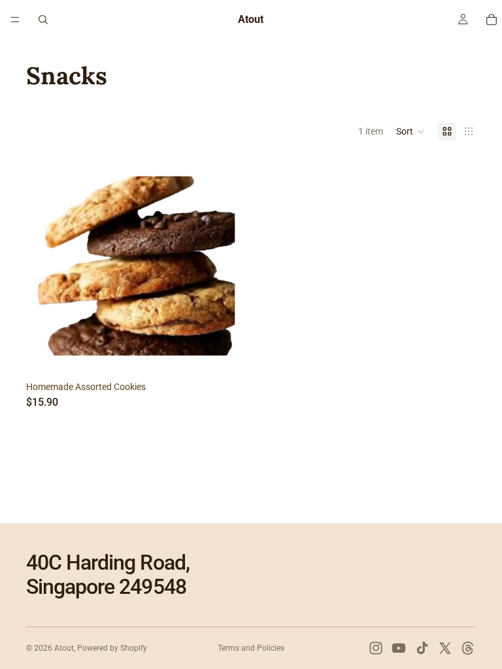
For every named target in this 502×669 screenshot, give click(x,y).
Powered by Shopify (112, 648)
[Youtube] (399, 648)
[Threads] (468, 648)
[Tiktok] (422, 648)
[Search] (43, 19)
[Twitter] (445, 648)
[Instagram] (376, 648)
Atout (64, 648)
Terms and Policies (251, 648)
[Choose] (225, 356)
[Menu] (15, 20)
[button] (410, 131)
